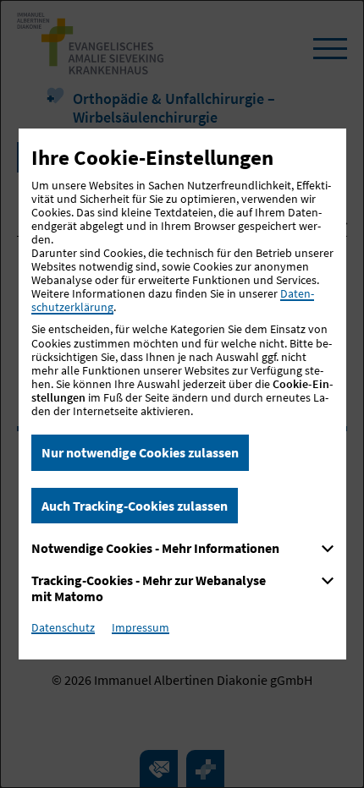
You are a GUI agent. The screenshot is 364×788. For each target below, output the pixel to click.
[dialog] (182, 394)
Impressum (140, 627)
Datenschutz (63, 627)
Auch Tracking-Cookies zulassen (134, 505)
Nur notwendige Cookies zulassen (140, 452)
